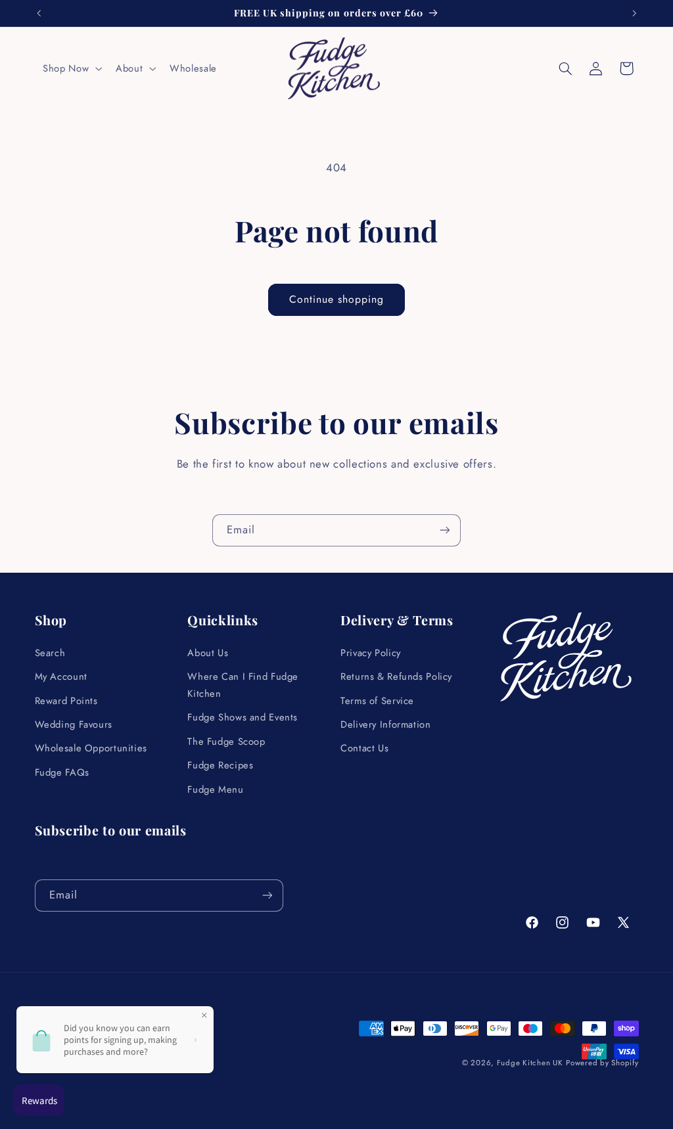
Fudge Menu (215, 789)
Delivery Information (385, 724)
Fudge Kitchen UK (530, 1062)
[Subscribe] (445, 530)
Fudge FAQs (62, 772)
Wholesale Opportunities (91, 748)
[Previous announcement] (38, 13)
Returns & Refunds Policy (396, 676)
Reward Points (66, 701)
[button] (71, 68)
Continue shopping (336, 299)
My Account (61, 676)
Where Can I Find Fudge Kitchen (242, 685)
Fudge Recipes (220, 765)
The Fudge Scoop (226, 741)
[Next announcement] (634, 13)
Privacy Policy (370, 653)
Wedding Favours (73, 724)
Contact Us (364, 748)
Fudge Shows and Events (242, 717)
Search (50, 653)
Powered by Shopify (602, 1062)
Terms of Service (377, 701)
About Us (207, 653)
